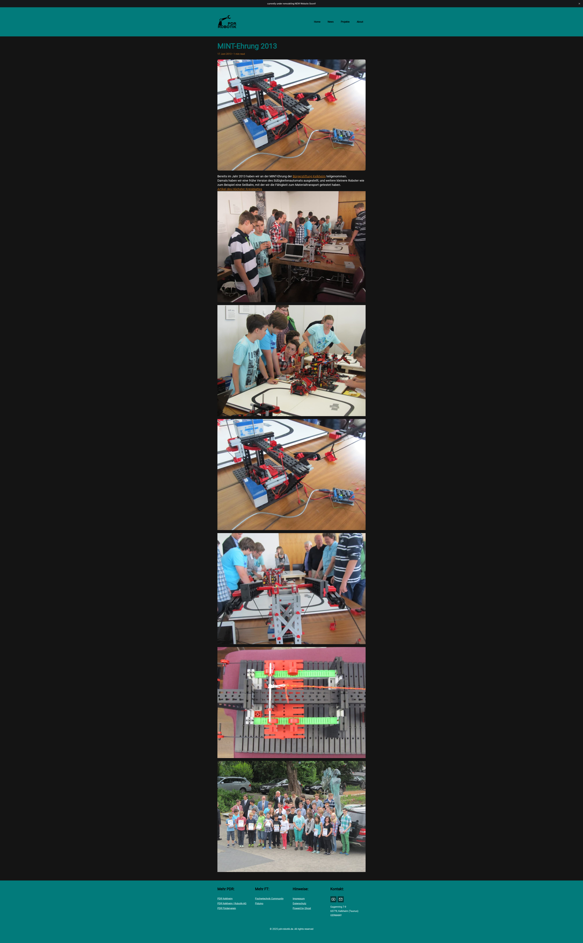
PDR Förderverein (226, 908)
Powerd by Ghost (302, 908)
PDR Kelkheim (225, 898)
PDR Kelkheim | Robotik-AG (231, 903)
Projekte (345, 21)
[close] (579, 3)
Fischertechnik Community (269, 898)
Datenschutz (299, 903)
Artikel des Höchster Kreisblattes (239, 189)
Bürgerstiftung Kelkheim (309, 176)
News (331, 21)
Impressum (299, 898)
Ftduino (259, 903)
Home (317, 21)
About (360, 21)
